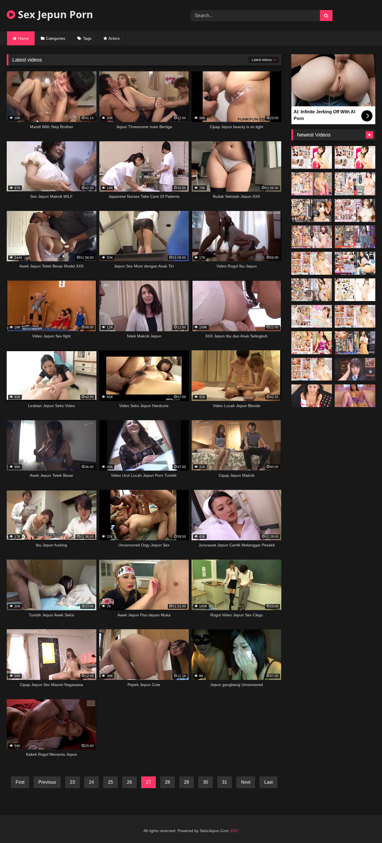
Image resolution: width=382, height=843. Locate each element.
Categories (55, 38)
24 (91, 782)
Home (23, 38)
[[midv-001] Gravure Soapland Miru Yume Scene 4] (311, 263)
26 (129, 782)
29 (186, 782)
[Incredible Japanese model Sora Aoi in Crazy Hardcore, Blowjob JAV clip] (355, 395)
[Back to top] (365, 826)
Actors (114, 38)
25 (110, 782)
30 (205, 782)
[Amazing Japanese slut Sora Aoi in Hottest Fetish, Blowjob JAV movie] (311, 395)
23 (72, 782)
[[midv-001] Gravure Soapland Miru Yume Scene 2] (311, 369)
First (20, 782)
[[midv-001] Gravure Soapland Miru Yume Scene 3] (355, 316)
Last (268, 782)
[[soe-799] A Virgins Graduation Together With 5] (355, 157)
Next (245, 782)
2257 (234, 830)
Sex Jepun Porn (54, 14)
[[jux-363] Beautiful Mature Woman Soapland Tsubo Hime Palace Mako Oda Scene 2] (311, 342)
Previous (47, 782)
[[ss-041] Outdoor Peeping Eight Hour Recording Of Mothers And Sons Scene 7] (355, 289)
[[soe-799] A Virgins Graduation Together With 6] (311, 157)
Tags (87, 38)
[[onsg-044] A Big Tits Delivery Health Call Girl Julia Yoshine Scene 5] (311, 289)
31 (224, 782)
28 (167, 782)
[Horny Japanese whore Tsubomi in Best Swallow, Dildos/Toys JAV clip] (355, 369)
